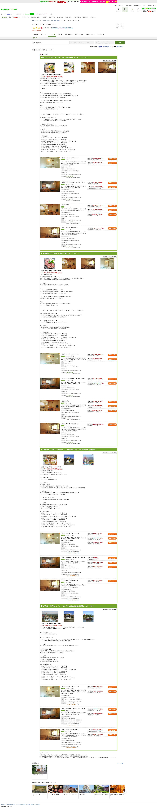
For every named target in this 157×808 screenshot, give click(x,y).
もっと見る (120, 763)
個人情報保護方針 (11, 804)
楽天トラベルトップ (36, 20)
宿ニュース (44, 34)
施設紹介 (36, 34)
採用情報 (28, 804)
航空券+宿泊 (106, 46)
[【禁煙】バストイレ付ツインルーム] (50, 232)
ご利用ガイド (121, 5)
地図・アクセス (79, 34)
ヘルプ (115, 5)
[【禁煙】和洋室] (50, 209)
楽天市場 (145, 5)
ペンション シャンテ (44, 24)
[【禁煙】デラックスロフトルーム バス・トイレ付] (50, 186)
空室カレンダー (112, 158)
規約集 (32, 804)
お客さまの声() (90, 34)
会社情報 (3, 804)
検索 (120, 42)
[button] (46, 766)
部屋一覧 (60, 34)
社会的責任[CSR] (20, 804)
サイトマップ (129, 5)
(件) (46, 27)
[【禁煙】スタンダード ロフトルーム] (50, 162)
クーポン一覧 (100, 34)
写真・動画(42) (68, 34)
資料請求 (38, 804)
